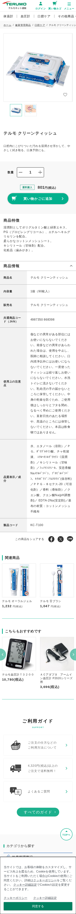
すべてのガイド (38, 812)
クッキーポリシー (45, 880)
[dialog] (38, 885)
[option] (38, 67)
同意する (38, 906)
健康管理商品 (23, 25)
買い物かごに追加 (38, 198)
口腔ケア (40, 25)
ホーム (7, 25)
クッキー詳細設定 (25, 884)
